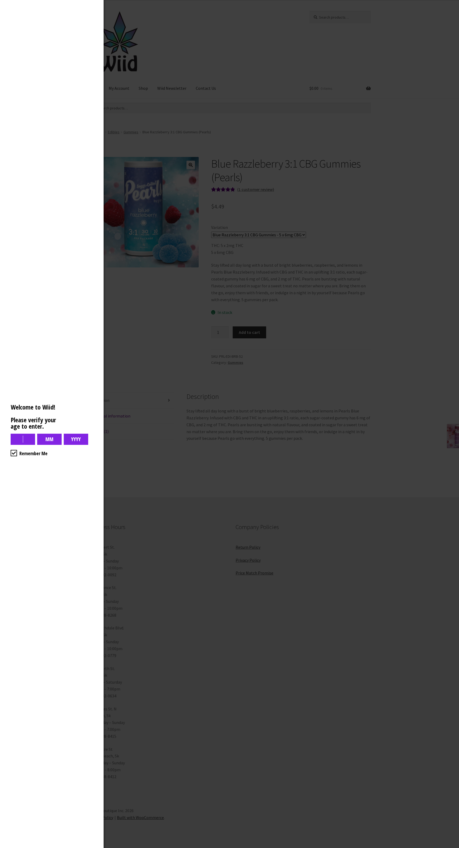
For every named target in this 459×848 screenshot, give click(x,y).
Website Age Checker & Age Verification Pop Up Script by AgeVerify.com (452, 846)
